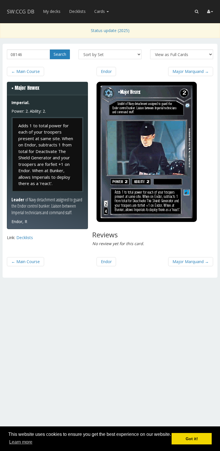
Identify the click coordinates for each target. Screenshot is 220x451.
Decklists (77, 11)
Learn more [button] (20, 442)
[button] (196, 11)
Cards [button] (100, 11)
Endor (106, 71)
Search (60, 54)
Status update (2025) (110, 30)
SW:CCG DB (20, 11)
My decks (51, 11)
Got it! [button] (192, 438)
